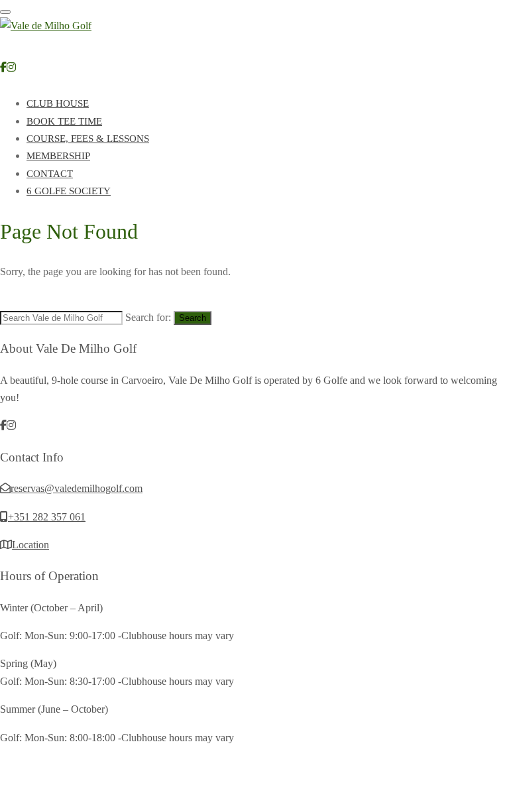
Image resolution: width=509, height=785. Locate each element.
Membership (58, 156)
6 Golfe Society (69, 191)
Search (192, 318)
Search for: (148, 317)
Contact (50, 173)
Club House (58, 103)
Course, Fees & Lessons (88, 138)
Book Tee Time (64, 121)
